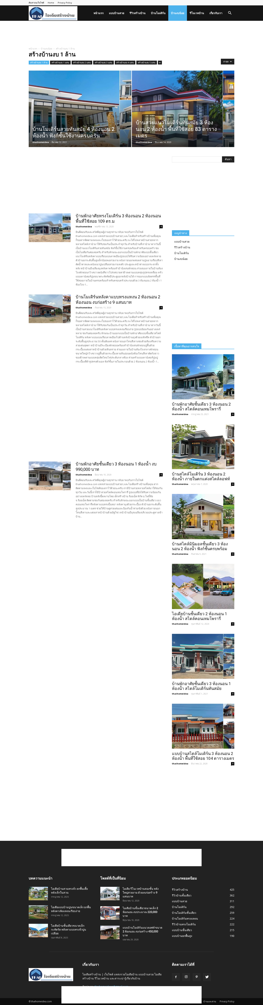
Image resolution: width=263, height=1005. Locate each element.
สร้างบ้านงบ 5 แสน (146, 62)
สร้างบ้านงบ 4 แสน (125, 62)
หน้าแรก (99, 13)
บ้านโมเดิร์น (158, 13)
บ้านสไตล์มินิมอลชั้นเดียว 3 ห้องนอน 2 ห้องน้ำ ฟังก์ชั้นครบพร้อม (200, 546)
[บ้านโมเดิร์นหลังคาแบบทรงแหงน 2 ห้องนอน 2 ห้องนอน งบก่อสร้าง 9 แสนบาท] (50, 308)
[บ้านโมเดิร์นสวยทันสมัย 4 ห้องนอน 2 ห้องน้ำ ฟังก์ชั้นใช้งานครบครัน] (80, 114)
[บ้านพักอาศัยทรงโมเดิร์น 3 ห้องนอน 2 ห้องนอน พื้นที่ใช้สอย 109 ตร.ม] (50, 227)
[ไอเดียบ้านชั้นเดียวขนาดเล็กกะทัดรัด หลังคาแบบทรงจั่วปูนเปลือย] (38, 930)
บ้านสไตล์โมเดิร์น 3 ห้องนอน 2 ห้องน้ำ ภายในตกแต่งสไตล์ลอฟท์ (201, 476)
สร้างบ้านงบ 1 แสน (60, 62)
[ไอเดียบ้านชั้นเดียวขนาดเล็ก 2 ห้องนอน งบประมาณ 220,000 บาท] (110, 913)
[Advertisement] (131, 34)
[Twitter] (207, 977)
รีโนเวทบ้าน (197, 13)
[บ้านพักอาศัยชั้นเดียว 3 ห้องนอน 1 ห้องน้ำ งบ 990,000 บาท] (50, 475)
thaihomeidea (41, 142)
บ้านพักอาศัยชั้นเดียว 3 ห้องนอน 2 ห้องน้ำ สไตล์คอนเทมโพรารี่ (201, 406)
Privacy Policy (65, 2)
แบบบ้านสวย (116, 13)
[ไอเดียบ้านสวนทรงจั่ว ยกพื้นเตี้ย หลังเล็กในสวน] (38, 893)
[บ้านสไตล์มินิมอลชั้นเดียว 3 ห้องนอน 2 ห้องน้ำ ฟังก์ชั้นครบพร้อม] (203, 516)
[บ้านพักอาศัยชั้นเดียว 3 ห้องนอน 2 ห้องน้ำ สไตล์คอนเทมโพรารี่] (203, 376)
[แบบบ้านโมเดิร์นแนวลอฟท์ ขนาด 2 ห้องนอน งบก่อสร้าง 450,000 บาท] (110, 932)
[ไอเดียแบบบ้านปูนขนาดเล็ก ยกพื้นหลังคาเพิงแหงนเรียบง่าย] (38, 912)
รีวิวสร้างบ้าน (138, 13)
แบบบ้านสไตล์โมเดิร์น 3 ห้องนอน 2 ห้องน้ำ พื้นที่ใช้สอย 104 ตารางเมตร (203, 756)
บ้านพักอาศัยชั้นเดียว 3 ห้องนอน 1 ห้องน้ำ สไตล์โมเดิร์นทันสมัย (201, 686)
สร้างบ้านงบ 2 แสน (82, 62)
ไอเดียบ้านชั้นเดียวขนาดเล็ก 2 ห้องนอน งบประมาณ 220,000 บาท (140, 912)
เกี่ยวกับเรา (215, 13)
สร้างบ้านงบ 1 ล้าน (39, 62)
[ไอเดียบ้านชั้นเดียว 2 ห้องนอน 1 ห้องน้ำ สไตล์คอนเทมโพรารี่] (203, 586)
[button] (229, 13)
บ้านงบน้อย (177, 13)
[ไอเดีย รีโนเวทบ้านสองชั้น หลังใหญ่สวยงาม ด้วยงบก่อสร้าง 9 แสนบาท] (110, 893)
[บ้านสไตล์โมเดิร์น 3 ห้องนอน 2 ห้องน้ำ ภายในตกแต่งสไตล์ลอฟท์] (203, 446)
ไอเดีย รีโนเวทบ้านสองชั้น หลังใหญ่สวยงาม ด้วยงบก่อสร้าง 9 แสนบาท (141, 892)
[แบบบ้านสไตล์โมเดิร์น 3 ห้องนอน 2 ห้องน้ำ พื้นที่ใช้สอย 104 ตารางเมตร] (203, 726)
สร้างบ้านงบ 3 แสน (103, 62)
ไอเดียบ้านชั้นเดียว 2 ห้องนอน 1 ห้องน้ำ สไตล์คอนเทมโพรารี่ (199, 616)
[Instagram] (186, 977)
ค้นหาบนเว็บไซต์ (36, 2)
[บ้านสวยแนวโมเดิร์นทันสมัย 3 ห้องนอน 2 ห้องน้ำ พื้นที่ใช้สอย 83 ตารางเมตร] (183, 114)
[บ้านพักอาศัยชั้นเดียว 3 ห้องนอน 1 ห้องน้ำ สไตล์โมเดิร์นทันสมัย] (203, 656)
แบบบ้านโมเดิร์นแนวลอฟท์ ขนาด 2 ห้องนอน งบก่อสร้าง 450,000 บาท (142, 931)
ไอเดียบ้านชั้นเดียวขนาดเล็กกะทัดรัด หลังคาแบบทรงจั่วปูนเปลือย (68, 929)
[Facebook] (176, 977)
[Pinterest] (196, 977)
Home (51, 2)
